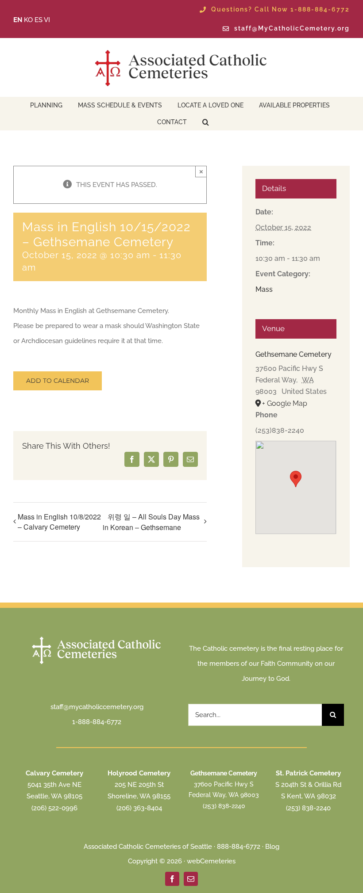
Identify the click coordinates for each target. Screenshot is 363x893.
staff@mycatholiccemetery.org (96, 707)
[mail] (191, 879)
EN (17, 20)
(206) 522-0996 (54, 808)
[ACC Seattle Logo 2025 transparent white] (97, 637)
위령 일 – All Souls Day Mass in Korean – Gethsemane (151, 521)
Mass (264, 289)
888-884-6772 (238, 847)
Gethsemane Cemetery (293, 354)
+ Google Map (284, 403)
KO (28, 20)
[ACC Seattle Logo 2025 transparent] (181, 50)
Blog (272, 847)
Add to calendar (57, 381)
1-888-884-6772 (96, 722)
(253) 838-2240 (224, 805)
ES (38, 20)
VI (47, 20)
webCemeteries (211, 861)
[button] (205, 121)
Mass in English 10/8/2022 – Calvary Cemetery (59, 521)
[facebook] (172, 879)
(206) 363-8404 (139, 808)
